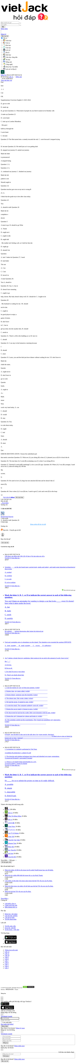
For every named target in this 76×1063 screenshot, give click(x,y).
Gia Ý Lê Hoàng (13, 833)
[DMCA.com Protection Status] (29, 987)
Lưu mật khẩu (7, 1022)
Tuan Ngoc (11, 826)
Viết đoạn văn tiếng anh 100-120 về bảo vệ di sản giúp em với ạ (25, 556)
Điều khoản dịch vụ (11, 907)
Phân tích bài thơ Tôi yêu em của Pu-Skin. (18, 891)
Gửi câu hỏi (5, 542)
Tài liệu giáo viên (10, 926)
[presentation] (11, 830)
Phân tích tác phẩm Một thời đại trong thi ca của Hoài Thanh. (24, 875)
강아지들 (11, 823)
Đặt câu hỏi (5, 36)
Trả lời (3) (8, 649)
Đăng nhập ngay (19, 1046)
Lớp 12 (7, 952)
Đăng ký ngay (20, 1028)
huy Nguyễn (12, 850)
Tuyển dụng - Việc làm (12, 929)
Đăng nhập (4, 29)
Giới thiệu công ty (10, 903)
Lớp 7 (7, 961)
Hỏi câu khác (19, 497)
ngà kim (10, 853)
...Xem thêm (5, 503)
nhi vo (10, 819)
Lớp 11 (11, 77)
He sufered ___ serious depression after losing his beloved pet (24, 631)
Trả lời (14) (8, 622)
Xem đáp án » (15, 558)
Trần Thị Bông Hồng (14, 816)
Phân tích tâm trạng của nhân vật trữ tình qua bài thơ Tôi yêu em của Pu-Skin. (29, 886)
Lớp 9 (7, 957)
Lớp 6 (7, 962)
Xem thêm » (5, 898)
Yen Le (10, 813)
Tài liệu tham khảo (10, 919)
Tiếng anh (19, 77)
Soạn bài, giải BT (10, 928)
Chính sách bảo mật (11, 905)
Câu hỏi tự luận (9, 917)
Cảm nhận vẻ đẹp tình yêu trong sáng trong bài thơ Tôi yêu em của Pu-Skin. (28, 881)
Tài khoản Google (6, 1016)
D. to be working (10, 582)
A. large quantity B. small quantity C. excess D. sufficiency (28, 645)
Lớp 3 (7, 968)
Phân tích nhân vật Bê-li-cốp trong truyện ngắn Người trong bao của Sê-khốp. (29, 870)
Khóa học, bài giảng (11, 914)
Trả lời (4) (8, 633)
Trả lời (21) (8, 678)
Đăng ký (3, 34)
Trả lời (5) (8, 558)
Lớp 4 (7, 966)
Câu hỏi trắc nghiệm (11, 916)
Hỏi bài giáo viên (6, 862)
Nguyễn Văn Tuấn (14, 840)
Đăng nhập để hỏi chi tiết (38, 524)
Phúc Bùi (11, 847)
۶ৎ (9, 809)
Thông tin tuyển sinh (11, 950)
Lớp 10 (7, 955)
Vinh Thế (11, 836)
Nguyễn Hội (12, 857)
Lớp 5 (7, 964)
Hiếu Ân (4, 75)
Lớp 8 (7, 959)
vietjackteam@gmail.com (26, 989)
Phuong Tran (12, 843)
